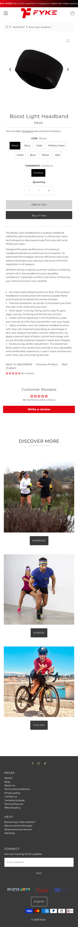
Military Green (56, 145)
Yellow (45, 155)
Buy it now (39, 215)
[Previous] (10, 69)
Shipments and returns (18, 829)
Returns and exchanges (18, 825)
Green (20, 155)
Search (8, 778)
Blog (7, 781)
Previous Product (47, 364)
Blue (33, 155)
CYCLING (39, 725)
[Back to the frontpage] (7, 27)
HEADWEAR (18, 27)
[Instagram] (38, 763)
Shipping (27, 131)
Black (15, 145)
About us (9, 785)
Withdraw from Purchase (21, 838)
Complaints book (14, 800)
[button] (13, 373)
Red (57, 155)
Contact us (10, 796)
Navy (27, 145)
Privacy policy (12, 793)
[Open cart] (72, 13)
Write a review (39, 409)
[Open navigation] (6, 13)
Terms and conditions (17, 789)
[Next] (68, 69)
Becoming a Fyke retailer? (19, 822)
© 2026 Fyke (38, 919)
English (39, 901)
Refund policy (12, 807)
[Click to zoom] (68, 41)
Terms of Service (13, 804)
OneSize (38, 172)
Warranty (9, 833)
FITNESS (39, 632)
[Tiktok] (45, 763)
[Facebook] (32, 763)
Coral (39, 145)
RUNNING (39, 540)
